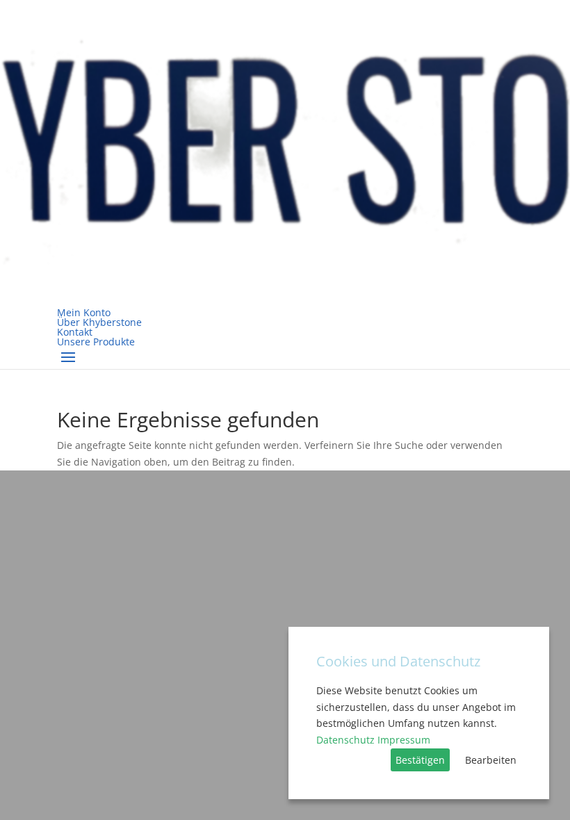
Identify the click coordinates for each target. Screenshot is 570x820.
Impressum (403, 739)
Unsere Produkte (96, 341)
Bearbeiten (490, 759)
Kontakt (74, 331)
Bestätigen (420, 759)
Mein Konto (84, 312)
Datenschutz (345, 739)
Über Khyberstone (99, 322)
